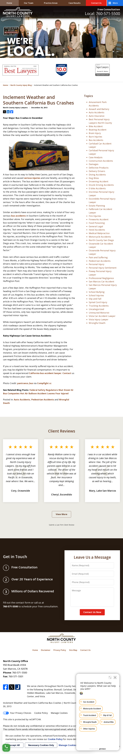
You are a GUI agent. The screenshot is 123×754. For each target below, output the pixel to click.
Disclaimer (45, 650)
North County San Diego (101, 240)
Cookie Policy (41, 712)
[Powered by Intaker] (102, 749)
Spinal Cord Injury (98, 302)
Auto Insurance (96, 115)
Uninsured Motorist (99, 312)
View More (61, 514)
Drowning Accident (98, 181)
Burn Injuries (95, 136)
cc (50, 383)
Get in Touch (15, 556)
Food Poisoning (97, 222)
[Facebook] (5, 687)
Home (9, 3)
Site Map (73, 650)
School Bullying (97, 291)
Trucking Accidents (99, 305)
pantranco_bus (25, 383)
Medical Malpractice (99, 233)
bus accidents (18, 215)
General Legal (96, 226)
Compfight (43, 383)
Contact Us (96, 3)
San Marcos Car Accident (101, 281)
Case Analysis (95, 157)
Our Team (28, 3)
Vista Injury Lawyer (98, 319)
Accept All (14, 745)
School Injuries (96, 295)
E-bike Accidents (97, 188)
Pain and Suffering (98, 257)
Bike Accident (96, 126)
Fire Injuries (95, 216)
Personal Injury (96, 264)
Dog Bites (94, 178)
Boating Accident (97, 129)
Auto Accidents (22, 399)
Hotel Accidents (97, 229)
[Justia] (17, 687)
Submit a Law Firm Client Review (61, 525)
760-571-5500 (19, 672)
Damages (93, 164)
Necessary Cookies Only (41, 745)
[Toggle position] (110, 677)
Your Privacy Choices (20, 712)
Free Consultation (109, 9)
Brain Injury (95, 133)
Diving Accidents (97, 174)
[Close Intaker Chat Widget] (115, 677)
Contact (66, 373)
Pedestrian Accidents (42, 399)
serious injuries (32, 178)
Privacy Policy (59, 650)
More (115, 3)
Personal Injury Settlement (103, 267)
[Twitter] (11, 687)
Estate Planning (97, 205)
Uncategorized (96, 309)
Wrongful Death (97, 323)
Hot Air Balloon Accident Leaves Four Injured (44, 393)
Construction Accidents (101, 160)
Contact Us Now (92, 612)
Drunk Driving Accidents (101, 184)
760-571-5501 (16, 676)
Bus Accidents (96, 140)
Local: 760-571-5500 (102, 13)
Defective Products (98, 167)
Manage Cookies (59, 712)
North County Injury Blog (21, 85)
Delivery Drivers (97, 171)
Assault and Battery (99, 109)
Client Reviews (61, 431)
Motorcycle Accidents (100, 236)
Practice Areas (51, 3)
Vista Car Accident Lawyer (102, 316)
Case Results (74, 3)
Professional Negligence (101, 278)
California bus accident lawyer (45, 373)
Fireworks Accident (98, 219)
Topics (88, 96)
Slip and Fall (95, 298)
